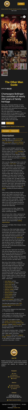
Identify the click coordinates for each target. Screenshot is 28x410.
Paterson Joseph (9, 289)
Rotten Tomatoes (17, 324)
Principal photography (7, 299)
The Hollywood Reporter (15, 321)
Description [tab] (6, 131)
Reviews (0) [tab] (14, 131)
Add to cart (10, 123)
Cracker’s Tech (16, 407)
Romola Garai (8, 286)
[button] (24, 17)
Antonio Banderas (18, 142)
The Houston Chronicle (10, 322)
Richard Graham (9, 292)
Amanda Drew (8, 296)
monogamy (23, 158)
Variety (6, 321)
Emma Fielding (8, 294)
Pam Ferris (7, 291)
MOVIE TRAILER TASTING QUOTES (13, 9)
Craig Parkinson (9, 287)
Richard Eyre (17, 140)
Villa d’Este (19, 237)
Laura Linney (20, 143)
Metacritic (8, 335)
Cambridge (20, 151)
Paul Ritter (7, 297)
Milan (16, 153)
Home (2, 9)
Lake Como (13, 163)
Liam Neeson (8, 142)
